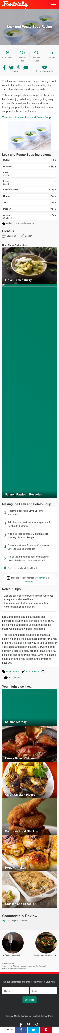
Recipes (9, 1015)
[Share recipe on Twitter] (11, 67)
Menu (53, 4)
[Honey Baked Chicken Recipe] (29, 743)
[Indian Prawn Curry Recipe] (29, 265)
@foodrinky (40, 577)
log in (4, 920)
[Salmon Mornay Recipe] (29, 707)
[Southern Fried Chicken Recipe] (29, 816)
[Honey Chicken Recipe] (29, 852)
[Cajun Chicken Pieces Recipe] (29, 779)
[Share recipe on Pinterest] (18, 67)
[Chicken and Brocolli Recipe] (29, 889)
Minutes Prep (22, 57)
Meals (17, 1015)
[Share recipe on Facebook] (4, 67)
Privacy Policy (47, 1015)
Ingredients (26, 1015)
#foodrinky (28, 581)
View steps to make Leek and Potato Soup (26, 117)
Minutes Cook (36, 57)
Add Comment (15, 677)
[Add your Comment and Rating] (25, 67)
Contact (36, 1015)
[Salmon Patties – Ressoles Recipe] (29, 390)
